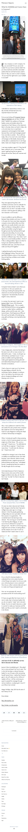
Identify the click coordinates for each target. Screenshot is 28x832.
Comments (14, 730)
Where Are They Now (6, 779)
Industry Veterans (5, 772)
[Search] (14, 753)
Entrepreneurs (4, 765)
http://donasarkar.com (8, 701)
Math (2, 820)
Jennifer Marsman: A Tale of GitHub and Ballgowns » (21, 721)
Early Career (4, 762)
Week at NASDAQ (7, 119)
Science (3, 813)
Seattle (3, 796)
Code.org (7, 253)
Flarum (15, 522)
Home (3, 746)
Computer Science (20, 117)
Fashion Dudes (4, 767)
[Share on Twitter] (4, 713)
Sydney (3, 799)
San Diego (4, 803)
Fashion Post (4, 12)
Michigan (3, 806)
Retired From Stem (5, 777)
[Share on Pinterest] (18, 713)
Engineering (4, 818)
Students (3, 760)
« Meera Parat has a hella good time (8, 721)
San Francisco (4, 794)
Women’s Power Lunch (8, 305)
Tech (2, 815)
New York (3, 14)
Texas (3, 801)
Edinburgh (4, 786)
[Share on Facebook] (9, 713)
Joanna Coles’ (5, 303)
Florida (3, 789)
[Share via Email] (23, 713)
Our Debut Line (4, 750)
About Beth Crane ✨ (6, 748)
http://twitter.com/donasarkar (10, 705)
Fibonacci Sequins (8, 3)
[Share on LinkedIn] (14, 713)
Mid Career (4, 774)
